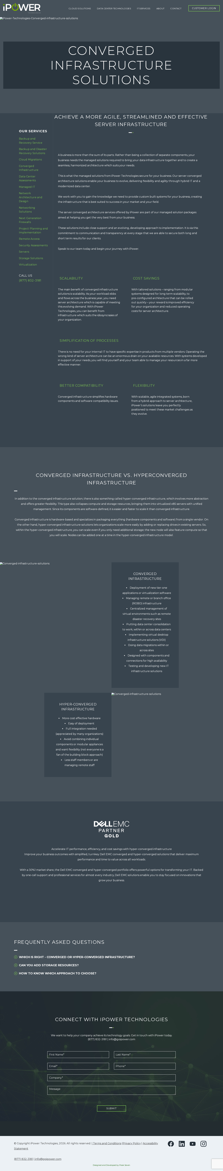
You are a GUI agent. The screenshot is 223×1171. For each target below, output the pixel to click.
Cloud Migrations (30, 159)
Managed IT (27, 186)
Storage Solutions (31, 258)
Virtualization (28, 264)
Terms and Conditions (106, 1143)
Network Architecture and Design (30, 197)
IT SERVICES (143, 8)
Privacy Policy (132, 1143)
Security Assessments (33, 245)
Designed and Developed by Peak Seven (111, 1165)
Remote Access (29, 238)
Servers (24, 251)
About (160, 8)
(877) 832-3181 (30, 280)
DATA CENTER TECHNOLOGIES (114, 8)
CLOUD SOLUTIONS (80, 8)
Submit (111, 1108)
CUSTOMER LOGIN (204, 8)
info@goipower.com (122, 1039)
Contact (175, 8)
